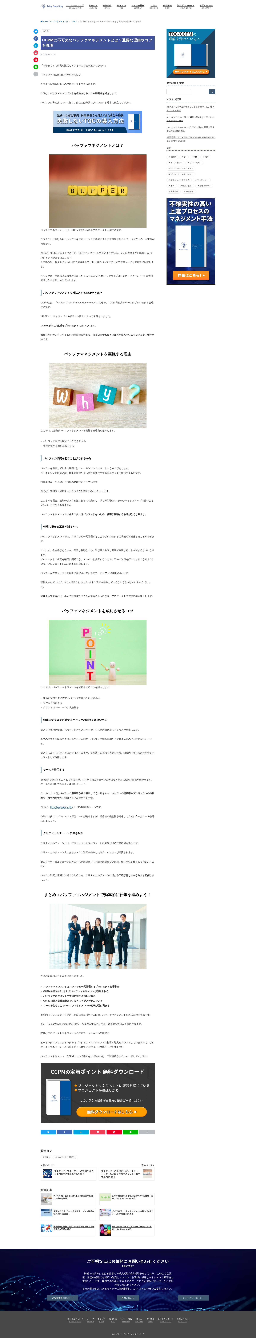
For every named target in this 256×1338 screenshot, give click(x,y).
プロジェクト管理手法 (66, 1157)
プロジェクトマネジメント (182, 168)
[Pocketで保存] (35, 52)
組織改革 (189, 191)
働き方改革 (187, 186)
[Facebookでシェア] (35, 38)
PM (195, 157)
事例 (172, 186)
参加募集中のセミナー (62, 1298)
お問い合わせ (127, 1298)
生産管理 (174, 191)
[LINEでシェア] (35, 67)
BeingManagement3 (61, 807)
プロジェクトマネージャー (182, 174)
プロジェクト (195, 163)
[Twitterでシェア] (35, 31)
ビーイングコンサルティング (132, 1334)
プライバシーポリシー (193, 1298)
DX (185, 157)
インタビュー (176, 163)
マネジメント (202, 180)
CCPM (47, 1157)
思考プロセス (205, 186)
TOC (206, 157)
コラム (46, 31)
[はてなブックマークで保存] (35, 45)
